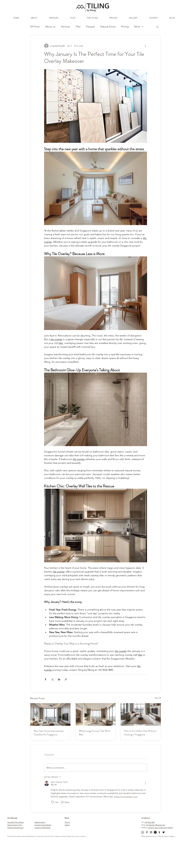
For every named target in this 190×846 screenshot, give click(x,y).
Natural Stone (108, 26)
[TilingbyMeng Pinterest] (155, 832)
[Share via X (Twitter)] (52, 679)
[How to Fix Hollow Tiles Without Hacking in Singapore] (141, 714)
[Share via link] (66, 679)
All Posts (35, 26)
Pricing (125, 26)
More (137, 26)
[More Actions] (145, 783)
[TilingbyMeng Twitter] (163, 832)
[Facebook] (146, 832)
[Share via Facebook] (45, 679)
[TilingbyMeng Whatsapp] (142, 832)
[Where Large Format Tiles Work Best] (96, 714)
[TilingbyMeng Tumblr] (159, 832)
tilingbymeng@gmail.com (155, 825)
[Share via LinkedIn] (59, 679)
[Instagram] (151, 832)
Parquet (90, 26)
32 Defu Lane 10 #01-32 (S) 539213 (160, 828)
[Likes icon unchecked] (52, 802)
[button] (157, 27)
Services (65, 26)
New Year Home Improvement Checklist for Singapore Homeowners (49, 732)
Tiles (78, 26)
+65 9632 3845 (149, 822)
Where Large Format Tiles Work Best (94, 732)
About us (50, 26)
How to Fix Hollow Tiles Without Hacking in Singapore (140, 732)
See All (158, 698)
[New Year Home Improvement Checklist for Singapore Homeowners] (50, 714)
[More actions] (145, 45)
